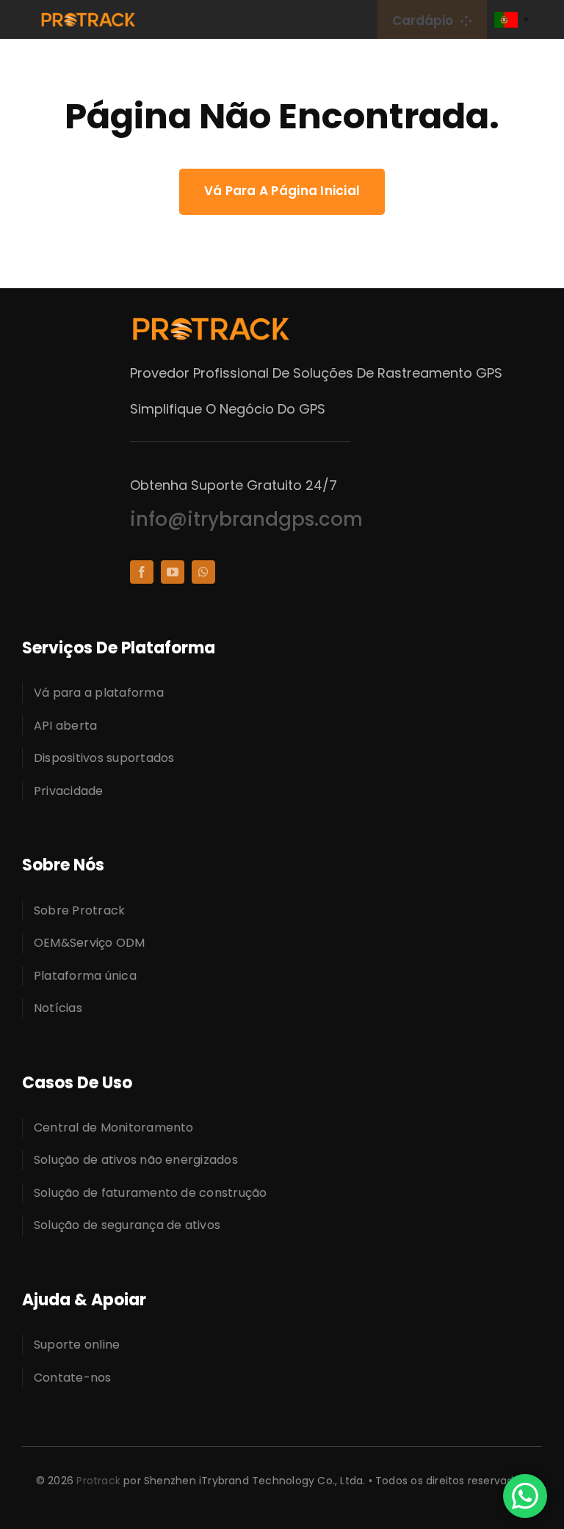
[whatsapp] (203, 572)
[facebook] (141, 572)
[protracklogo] (88, 17)
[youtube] (172, 572)
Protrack (98, 1480)
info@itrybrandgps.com (246, 519)
